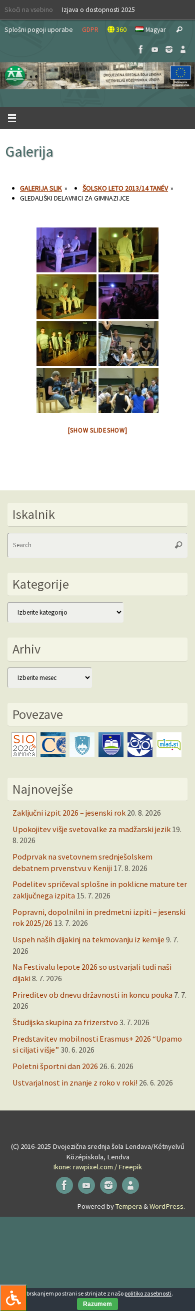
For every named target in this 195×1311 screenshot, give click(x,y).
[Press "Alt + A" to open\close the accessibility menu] (13, 1298)
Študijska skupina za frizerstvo (65, 1022)
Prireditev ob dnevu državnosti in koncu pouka (92, 995)
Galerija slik (41, 188)
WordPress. (167, 1206)
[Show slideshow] (98, 430)
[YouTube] (155, 49)
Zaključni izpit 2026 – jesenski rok (69, 813)
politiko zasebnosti (148, 1293)
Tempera (129, 1206)
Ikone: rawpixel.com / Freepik (97, 1166)
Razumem (97, 1304)
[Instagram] (169, 49)
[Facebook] (141, 49)
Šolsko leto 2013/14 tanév (125, 188)
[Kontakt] (183, 49)
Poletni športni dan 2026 (55, 1066)
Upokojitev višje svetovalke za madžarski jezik (91, 829)
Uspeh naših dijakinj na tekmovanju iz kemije (88, 939)
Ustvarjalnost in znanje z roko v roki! (75, 1083)
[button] (97, 75)
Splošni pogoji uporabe (38, 29)
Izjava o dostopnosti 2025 (98, 9)
